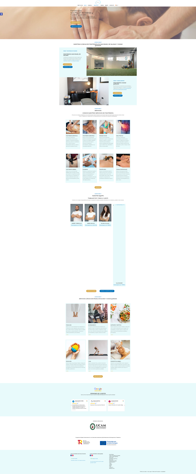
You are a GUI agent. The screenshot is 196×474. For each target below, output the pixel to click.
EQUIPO (106, 5)
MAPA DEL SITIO (111, 468)
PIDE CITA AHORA (98, 376)
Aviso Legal (149, 471)
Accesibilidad (163, 471)
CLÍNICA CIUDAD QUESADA (113, 456)
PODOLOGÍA (111, 457)
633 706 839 (75, 458)
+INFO (112, 334)
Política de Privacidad (156, 471)
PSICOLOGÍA (111, 459)
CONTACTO (111, 5)
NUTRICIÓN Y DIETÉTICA (113, 458)
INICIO (85, 5)
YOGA (110, 463)
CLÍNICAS (90, 5)
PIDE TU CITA (80, 5)
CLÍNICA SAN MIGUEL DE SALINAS (114, 455)
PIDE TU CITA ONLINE (76, 26)
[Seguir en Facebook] (71, 455)
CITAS (110, 466)
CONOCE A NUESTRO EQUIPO (107, 291)
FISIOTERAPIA (111, 454)
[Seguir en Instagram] (73, 455)
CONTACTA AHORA (75, 22)
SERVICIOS (96, 5)
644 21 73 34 (95, 458)
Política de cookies (143, 471)
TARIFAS (102, 5)
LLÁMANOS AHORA (67, 64)
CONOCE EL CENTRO (68, 66)
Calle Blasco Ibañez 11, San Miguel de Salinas (71, 60)
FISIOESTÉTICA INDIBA (113, 460)
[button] (1, 14)
